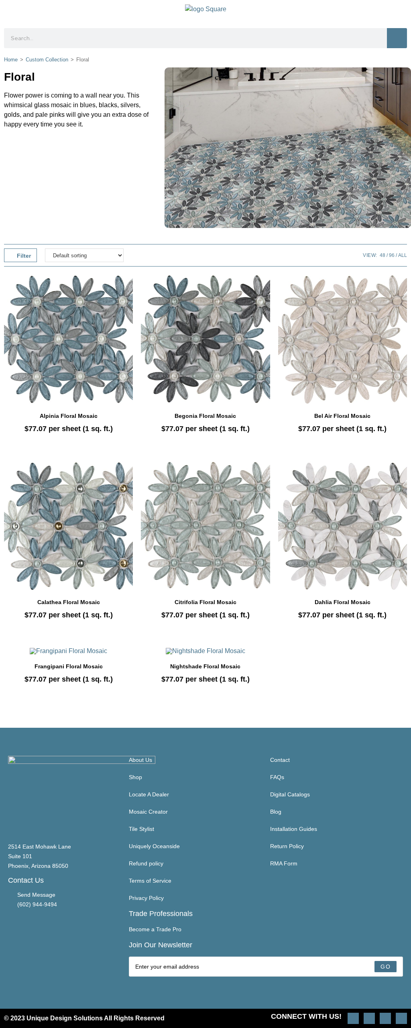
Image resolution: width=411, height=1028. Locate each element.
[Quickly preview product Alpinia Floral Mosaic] (129, 289)
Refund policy (146, 863)
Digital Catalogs (290, 794)
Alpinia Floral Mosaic (69, 416)
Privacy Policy (146, 898)
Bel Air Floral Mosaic (342, 416)
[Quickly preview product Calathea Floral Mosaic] (129, 475)
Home (11, 60)
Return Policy (287, 846)
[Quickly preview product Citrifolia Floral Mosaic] (266, 475)
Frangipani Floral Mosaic (69, 666)
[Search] (397, 38)
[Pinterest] (369, 1018)
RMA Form (283, 863)
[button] (10, 12)
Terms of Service (150, 880)
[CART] (400, 12)
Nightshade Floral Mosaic (205, 666)
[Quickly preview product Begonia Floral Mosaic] (266, 289)
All (402, 255)
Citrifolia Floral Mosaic (205, 602)
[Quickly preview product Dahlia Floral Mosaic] (403, 475)
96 (392, 255)
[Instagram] (353, 1018)
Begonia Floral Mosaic (205, 416)
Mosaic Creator (148, 811)
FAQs (277, 777)
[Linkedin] (401, 1018)
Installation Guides (293, 829)
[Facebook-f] (385, 1018)
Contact (280, 760)
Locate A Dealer (149, 794)
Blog (275, 811)
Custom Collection (47, 60)
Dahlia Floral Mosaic (342, 602)
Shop (135, 777)
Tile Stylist (141, 829)
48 (382, 255)
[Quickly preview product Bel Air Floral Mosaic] (403, 289)
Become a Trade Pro (155, 929)
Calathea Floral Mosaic (68, 602)
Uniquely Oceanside (154, 846)
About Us (140, 760)
